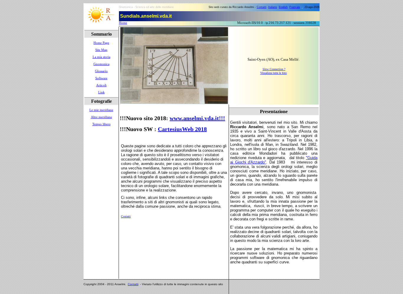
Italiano (272, 7)
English (283, 7)
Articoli (101, 85)
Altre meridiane (101, 117)
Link (101, 92)
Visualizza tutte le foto (273, 73)
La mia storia (101, 57)
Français (294, 7)
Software (101, 78)
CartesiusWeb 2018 (182, 129)
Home (123, 22)
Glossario (101, 71)
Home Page (101, 42)
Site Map (101, 50)
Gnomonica (101, 64)
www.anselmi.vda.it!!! (197, 118)
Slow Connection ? (274, 69)
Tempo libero (101, 124)
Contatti (261, 7)
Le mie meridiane (101, 110)
